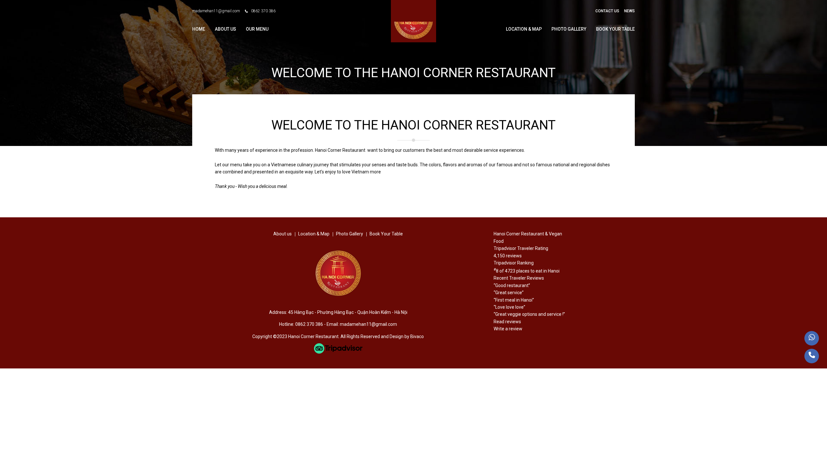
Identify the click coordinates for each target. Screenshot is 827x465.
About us (225, 29)
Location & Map (524, 29)
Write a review (508, 328)
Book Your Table (615, 29)
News (629, 11)
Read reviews (507, 321)
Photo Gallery (568, 29)
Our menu (257, 29)
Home (198, 29)
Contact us (607, 11)
